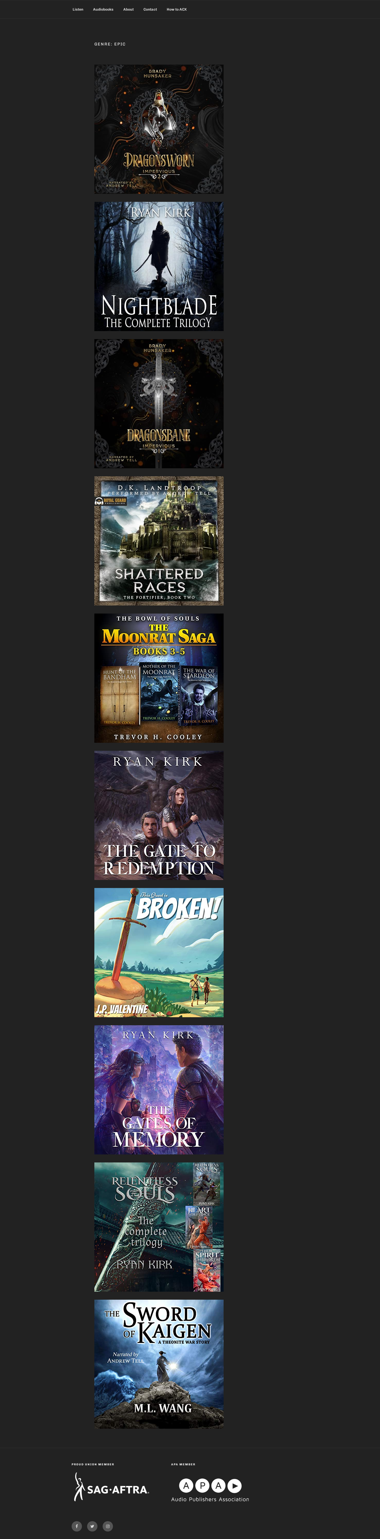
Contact (150, 9)
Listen (78, 9)
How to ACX (177, 9)
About (128, 9)
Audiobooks (103, 9)
